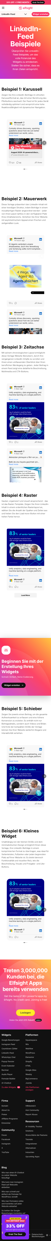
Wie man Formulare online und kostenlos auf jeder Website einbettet (12, 1203)
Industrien (30, 1152)
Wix (27, 1044)
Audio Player (7, 1074)
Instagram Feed (8, 1044)
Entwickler (6, 1123)
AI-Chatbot (6, 1083)
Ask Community (32, 1110)
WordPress (30, 1053)
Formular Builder (8, 1078)
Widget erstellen (40, 14)
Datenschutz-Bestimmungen (38, 1235)
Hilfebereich (31, 1106)
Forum (4, 1135)
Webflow (29, 1048)
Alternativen (31, 1148)
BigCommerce (32, 1078)
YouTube (5, 1152)
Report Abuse (31, 1114)
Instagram (6, 1144)
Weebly (29, 1074)
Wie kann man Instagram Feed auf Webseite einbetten (12, 1184)
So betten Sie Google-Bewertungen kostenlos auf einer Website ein (13, 1213)
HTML (28, 1066)
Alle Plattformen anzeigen (37, 1088)
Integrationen (31, 1144)
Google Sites (31, 1070)
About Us (6, 1110)
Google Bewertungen (11, 1040)
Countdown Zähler (9, 1048)
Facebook (6, 1139)
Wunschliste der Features (36, 1135)
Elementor (30, 1057)
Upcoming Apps (32, 1156)
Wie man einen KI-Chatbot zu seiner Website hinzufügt (13, 1175)
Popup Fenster (8, 1061)
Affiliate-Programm (10, 1119)
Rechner (5, 1070)
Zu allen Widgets (10, 1087)
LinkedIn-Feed (8, 14)
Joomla (29, 1083)
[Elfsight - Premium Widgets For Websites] (25, 8)
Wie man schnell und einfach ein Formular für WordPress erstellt (12, 1194)
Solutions (29, 1131)
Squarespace (31, 1040)
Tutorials (29, 1139)
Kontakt (5, 1106)
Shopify (29, 1061)
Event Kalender (8, 1066)
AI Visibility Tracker (34, 1126)
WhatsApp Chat (8, 1057)
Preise (4, 1114)
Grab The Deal (15, 1234)
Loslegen (25, 1012)
